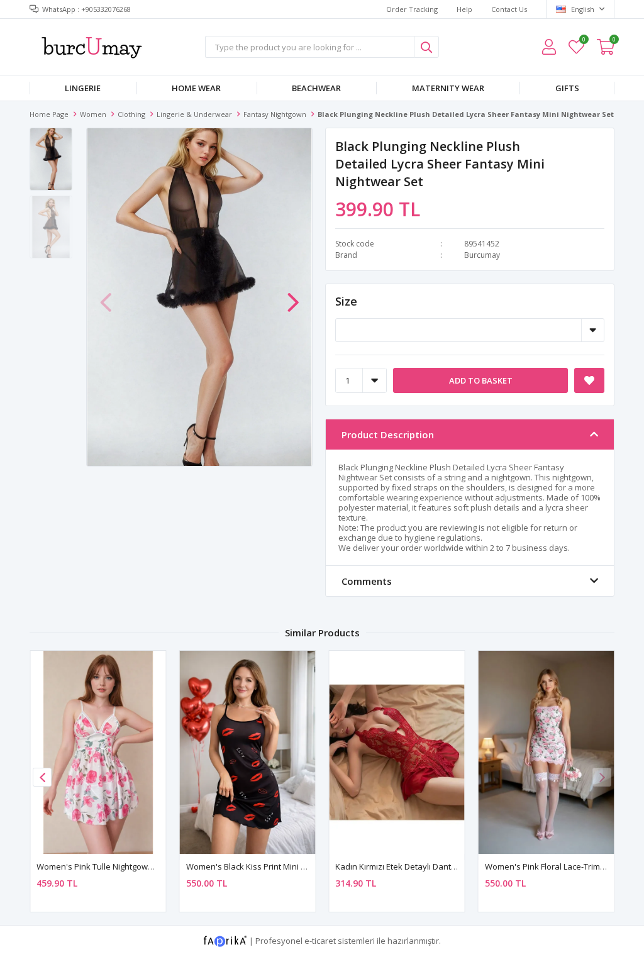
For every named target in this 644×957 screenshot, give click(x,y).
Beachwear (316, 88)
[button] (293, 296)
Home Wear (196, 88)
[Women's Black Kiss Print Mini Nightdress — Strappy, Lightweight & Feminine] (248, 752)
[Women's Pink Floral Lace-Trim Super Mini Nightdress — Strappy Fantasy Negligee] (546, 752)
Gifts (567, 88)
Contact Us (509, 9)
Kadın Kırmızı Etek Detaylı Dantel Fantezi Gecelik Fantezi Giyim (452, 866)
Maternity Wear (448, 88)
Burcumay (482, 255)
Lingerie (83, 88)
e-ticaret (320, 940)
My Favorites (583, 41)
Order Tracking (412, 9)
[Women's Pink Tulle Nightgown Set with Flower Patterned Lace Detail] (98, 752)
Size (346, 301)
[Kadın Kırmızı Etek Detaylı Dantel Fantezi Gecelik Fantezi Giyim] (397, 752)
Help (464, 9)
